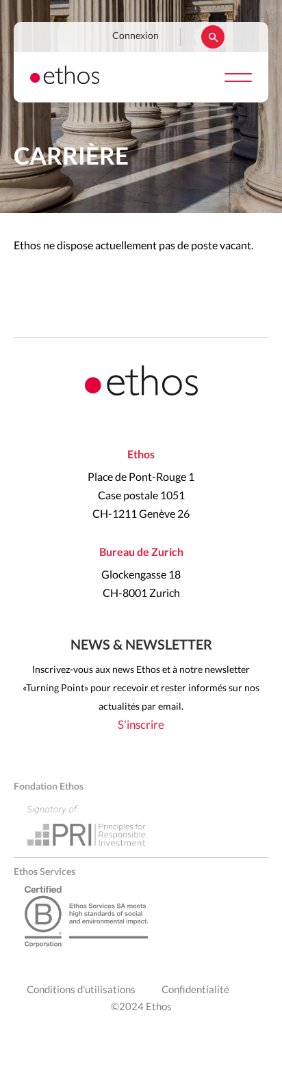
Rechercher (213, 36)
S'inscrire (141, 725)
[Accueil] (64, 80)
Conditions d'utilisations (81, 990)
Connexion (135, 36)
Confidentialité (195, 990)
